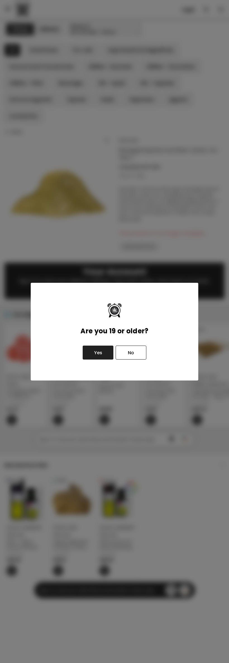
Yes (98, 353)
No (131, 353)
